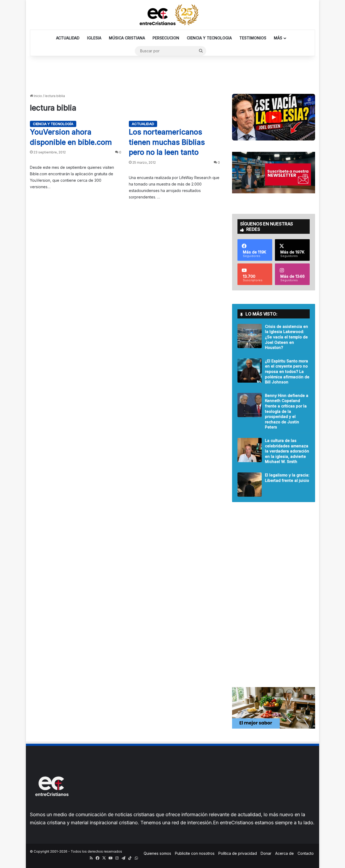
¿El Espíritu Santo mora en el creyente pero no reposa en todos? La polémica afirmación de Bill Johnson (287, 371)
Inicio (37, 96)
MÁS (278, 38)
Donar (266, 853)
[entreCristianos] (51, 807)
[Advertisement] (172, 73)
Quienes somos (157, 853)
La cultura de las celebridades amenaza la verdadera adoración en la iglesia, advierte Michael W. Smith (287, 451)
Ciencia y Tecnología (53, 124)
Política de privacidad (237, 853)
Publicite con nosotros (195, 853)
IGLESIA (94, 38)
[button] (273, 117)
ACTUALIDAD (68, 38)
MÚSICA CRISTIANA (127, 38)
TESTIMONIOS (252, 38)
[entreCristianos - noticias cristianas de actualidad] (172, 14)
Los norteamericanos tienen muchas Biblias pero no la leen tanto (167, 142)
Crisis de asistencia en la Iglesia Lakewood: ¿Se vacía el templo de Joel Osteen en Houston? (286, 337)
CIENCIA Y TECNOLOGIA (209, 38)
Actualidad (143, 124)
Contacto (306, 853)
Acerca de (284, 853)
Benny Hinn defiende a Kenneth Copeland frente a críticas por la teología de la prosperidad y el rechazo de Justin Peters (286, 411)
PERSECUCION (166, 38)
